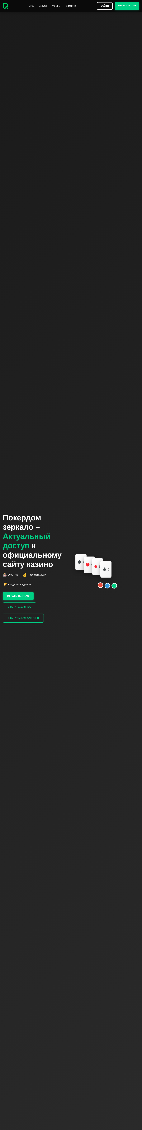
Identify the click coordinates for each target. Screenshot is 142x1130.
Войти (105, 6)
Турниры (55, 6)
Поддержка (70, 6)
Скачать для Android (23, 618)
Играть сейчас (18, 596)
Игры (31, 6)
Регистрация (127, 5)
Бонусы (43, 6)
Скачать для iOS (19, 607)
